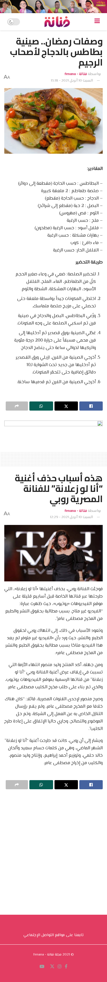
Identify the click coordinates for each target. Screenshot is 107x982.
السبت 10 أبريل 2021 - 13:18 (72, 81)
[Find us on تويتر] (52, 966)
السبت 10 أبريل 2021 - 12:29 (71, 517)
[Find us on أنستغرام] (60, 966)
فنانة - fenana (76, 74)
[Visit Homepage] (57, 21)
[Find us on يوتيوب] (42, 966)
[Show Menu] (97, 21)
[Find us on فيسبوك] (66, 966)
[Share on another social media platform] (17, 406)
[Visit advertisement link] (53, 6)
